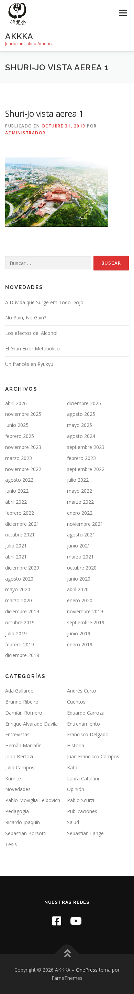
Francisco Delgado (88, 734)
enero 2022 (79, 513)
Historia (75, 745)
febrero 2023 (81, 458)
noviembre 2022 (23, 469)
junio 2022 (17, 491)
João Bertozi (19, 756)
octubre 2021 (20, 534)
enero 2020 (79, 600)
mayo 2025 (79, 425)
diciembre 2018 (22, 655)
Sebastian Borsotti (25, 833)
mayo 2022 (79, 491)
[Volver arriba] (67, 953)
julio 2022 (78, 479)
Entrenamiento (83, 723)
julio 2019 (16, 633)
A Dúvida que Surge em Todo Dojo (44, 302)
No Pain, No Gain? (25, 317)
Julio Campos (19, 767)
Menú (122, 13)
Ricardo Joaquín (22, 822)
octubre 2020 (82, 567)
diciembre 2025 (84, 403)
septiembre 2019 (85, 622)
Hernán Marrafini (24, 745)
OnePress (87, 969)
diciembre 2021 (22, 524)
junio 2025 (17, 425)
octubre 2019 (20, 622)
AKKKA (19, 36)
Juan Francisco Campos (93, 756)
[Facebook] (56, 921)
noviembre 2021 (85, 524)
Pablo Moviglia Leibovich (32, 800)
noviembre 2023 (23, 447)
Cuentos (76, 701)
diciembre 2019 (22, 611)
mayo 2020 (17, 589)
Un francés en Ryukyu (29, 364)
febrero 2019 (19, 644)
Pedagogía (17, 811)
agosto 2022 (19, 479)
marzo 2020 (18, 600)
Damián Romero (23, 712)
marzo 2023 (18, 458)
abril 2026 (16, 403)
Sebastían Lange (85, 833)
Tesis (11, 844)
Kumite (13, 778)
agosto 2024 (81, 436)
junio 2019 (78, 633)
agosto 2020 (19, 578)
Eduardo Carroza (85, 712)
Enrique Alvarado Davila (31, 723)
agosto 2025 (81, 414)
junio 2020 (78, 578)
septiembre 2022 (85, 469)
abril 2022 (16, 502)
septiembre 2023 (85, 447)
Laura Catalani (83, 778)
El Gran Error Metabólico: (33, 348)
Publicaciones (82, 811)
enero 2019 (79, 644)
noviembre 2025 (23, 414)
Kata (72, 767)
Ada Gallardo (19, 690)
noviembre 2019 (85, 611)
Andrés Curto (81, 690)
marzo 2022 (80, 502)
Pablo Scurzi (80, 800)
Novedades (18, 789)
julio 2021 (16, 545)
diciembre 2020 (22, 567)
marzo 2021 (80, 556)
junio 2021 (78, 545)
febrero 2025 (19, 436)
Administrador (25, 133)
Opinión (75, 789)
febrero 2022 (19, 513)
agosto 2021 (81, 534)
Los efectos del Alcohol (31, 333)
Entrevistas (17, 734)
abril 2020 (78, 589)
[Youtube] (76, 921)
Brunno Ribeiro (21, 701)
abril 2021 (16, 556)
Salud (73, 822)
